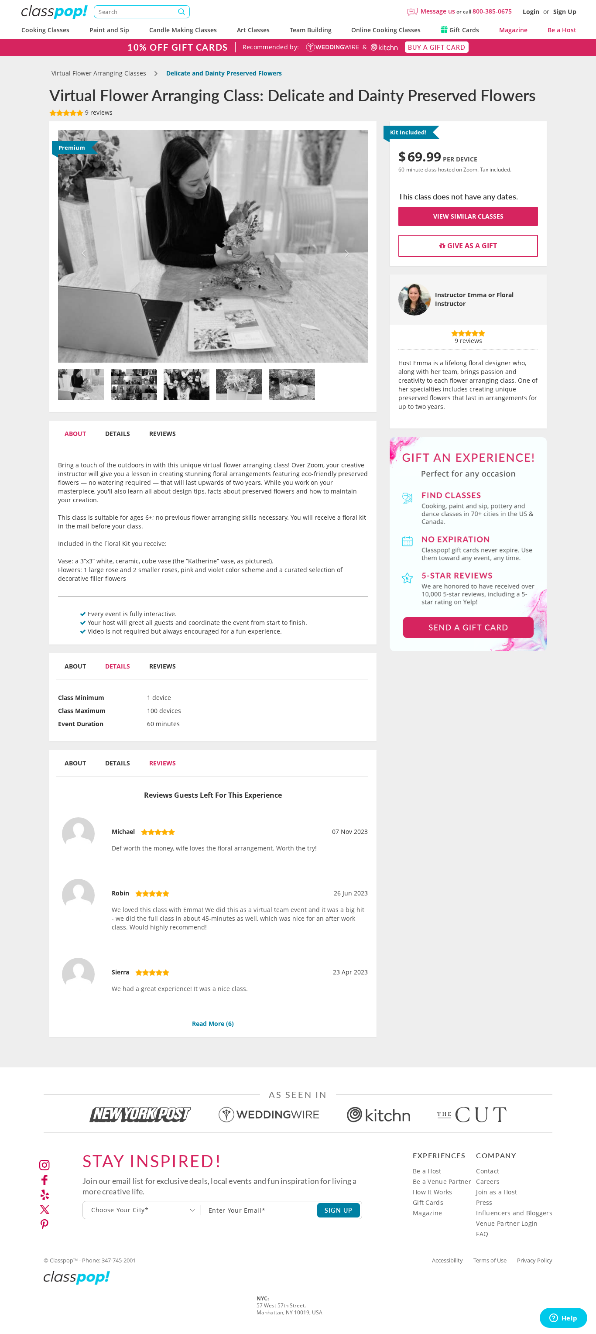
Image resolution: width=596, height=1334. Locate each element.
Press (484, 1202)
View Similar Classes (468, 216)
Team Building (311, 30)
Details (117, 433)
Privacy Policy (534, 1260)
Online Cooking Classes (386, 30)
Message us (438, 11)
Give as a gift (471, 245)
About (75, 433)
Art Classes (253, 30)
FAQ (482, 1234)
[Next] (345, 246)
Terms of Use (490, 1260)
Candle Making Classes (183, 30)
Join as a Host (496, 1192)
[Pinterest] (44, 1224)
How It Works (432, 1192)
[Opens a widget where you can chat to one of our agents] (563, 1319)
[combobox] (141, 1210)
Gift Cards (463, 30)
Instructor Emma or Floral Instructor (474, 299)
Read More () (213, 1023)
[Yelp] (44, 1195)
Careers (488, 1181)
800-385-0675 (492, 11)
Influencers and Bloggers (514, 1213)
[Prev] (81, 246)
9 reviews (98, 112)
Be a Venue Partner (442, 1181)
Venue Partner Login (507, 1223)
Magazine (513, 30)
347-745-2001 (119, 1260)
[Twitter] (44, 1209)
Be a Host (562, 30)
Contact (487, 1171)
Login (531, 11)
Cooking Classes (45, 30)
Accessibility (447, 1260)
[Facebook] (44, 1180)
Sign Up (564, 11)
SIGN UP (339, 1210)
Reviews (162, 433)
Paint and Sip (109, 30)
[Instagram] (44, 1165)
